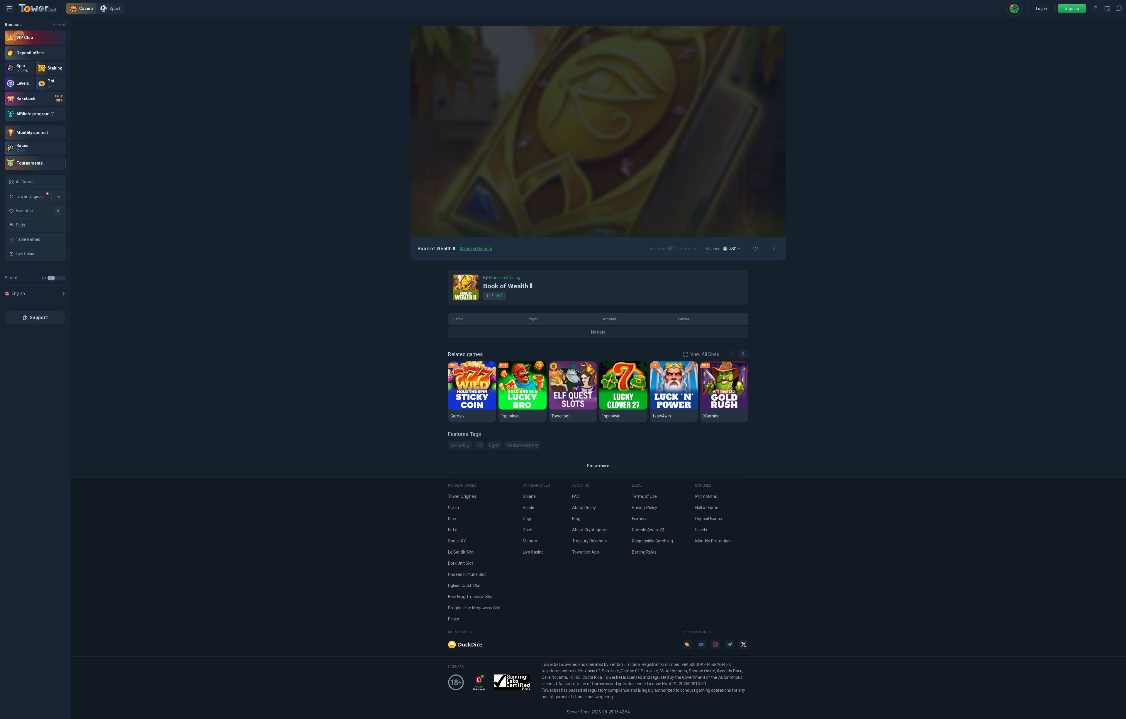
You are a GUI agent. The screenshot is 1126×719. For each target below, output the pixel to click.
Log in (1041, 8)
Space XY (457, 541)
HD (479, 445)
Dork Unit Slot (460, 563)
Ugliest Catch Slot (464, 585)
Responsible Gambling (652, 541)
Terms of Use (644, 496)
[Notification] (1095, 8)
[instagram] (715, 644)
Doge (528, 518)
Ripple (528, 507)
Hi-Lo (452, 529)
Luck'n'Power (667, 408)
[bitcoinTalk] (687, 644)
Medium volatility (522, 445)
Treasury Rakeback (590, 541)
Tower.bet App (585, 552)
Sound (11, 277)
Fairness (639, 518)
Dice (452, 518)
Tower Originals (462, 496)
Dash (527, 529)
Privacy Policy (644, 507)
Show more (598, 465)
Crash (453, 507)
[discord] (701, 644)
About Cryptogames (591, 529)
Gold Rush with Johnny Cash (724, 408)
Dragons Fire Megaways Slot (474, 607)
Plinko (453, 619)
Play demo (655, 248)
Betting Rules (644, 552)
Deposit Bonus (708, 518)
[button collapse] (59, 197)
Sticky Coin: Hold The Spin (472, 408)
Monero (530, 541)
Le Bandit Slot (461, 552)
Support (39, 317)
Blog (576, 518)
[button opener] (9, 8)
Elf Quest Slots (567, 408)
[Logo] (42, 8)
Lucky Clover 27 (619, 408)
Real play (687, 248)
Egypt (494, 445)
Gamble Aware (645, 529)
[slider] (52, 278)
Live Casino (533, 552)
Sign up (1072, 8)
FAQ (576, 496)
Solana (529, 496)
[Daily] (1107, 8)
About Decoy (584, 507)
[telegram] (729, 644)
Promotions (706, 496)
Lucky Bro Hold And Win (522, 408)
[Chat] (1119, 8)
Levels (701, 529)
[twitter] (743, 644)
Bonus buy (460, 445)
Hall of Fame (706, 507)
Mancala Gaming (476, 248)
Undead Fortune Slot (467, 574)
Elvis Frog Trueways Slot (470, 596)
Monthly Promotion (713, 541)
